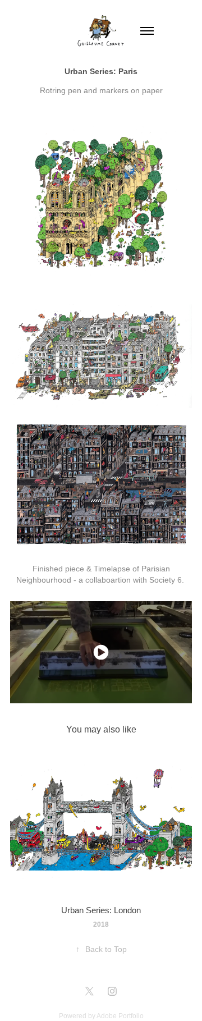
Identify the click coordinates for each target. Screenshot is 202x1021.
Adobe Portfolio (120, 1016)
